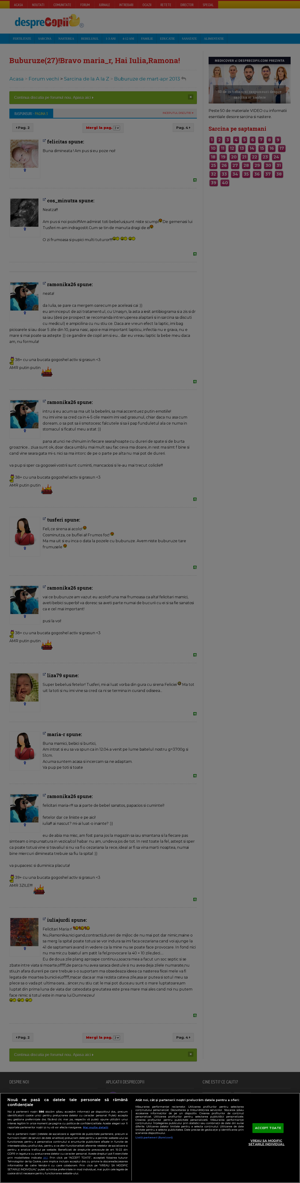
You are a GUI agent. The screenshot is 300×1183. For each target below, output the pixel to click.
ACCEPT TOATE (268, 1128)
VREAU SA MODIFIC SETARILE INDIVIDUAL (266, 1142)
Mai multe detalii (95, 1127)
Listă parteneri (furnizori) (154, 1137)
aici (45, 1157)
